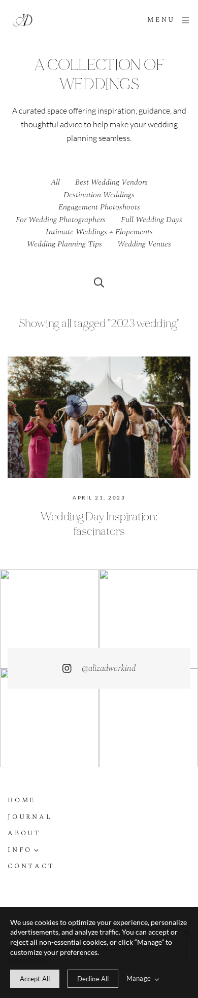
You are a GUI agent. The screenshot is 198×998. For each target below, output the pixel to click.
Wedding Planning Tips (64, 244)
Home (22, 801)
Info (20, 850)
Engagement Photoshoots (99, 207)
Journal (30, 817)
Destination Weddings (99, 195)
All (55, 182)
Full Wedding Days (151, 219)
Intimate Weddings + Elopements (99, 232)
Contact (31, 867)
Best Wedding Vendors (111, 182)
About (24, 834)
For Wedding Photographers (61, 219)
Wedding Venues (144, 244)
